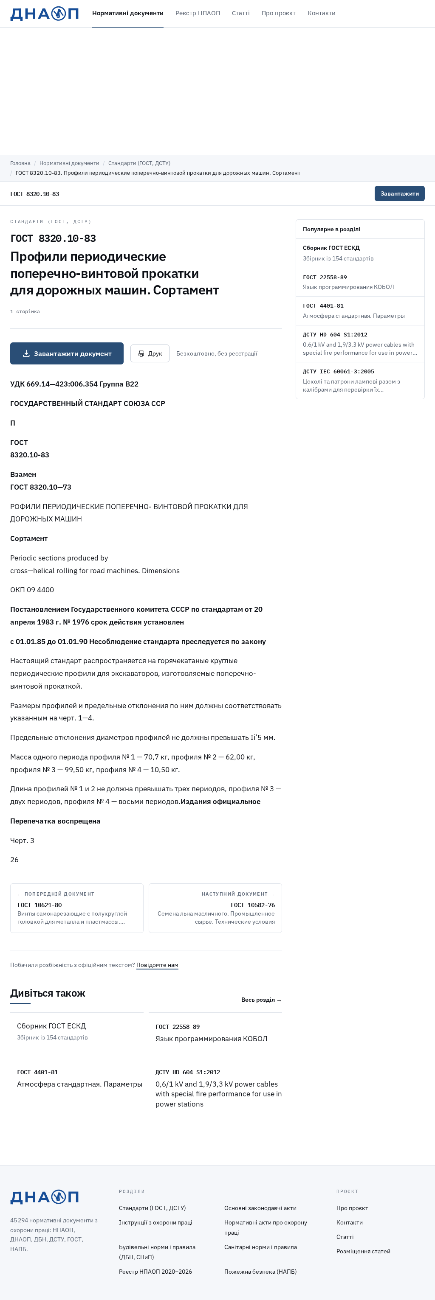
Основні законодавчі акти (260, 1208)
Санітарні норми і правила (260, 1247)
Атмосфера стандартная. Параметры (79, 1084)
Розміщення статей (363, 1251)
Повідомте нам (157, 965)
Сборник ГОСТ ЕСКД (51, 1026)
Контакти (322, 13)
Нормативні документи (128, 13)
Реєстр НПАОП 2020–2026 (155, 1271)
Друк (155, 353)
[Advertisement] (217, 91)
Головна (20, 163)
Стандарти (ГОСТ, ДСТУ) (139, 163)
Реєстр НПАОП (197, 13)
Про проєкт (279, 13)
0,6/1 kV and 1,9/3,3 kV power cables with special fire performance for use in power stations (218, 1094)
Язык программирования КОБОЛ (211, 1038)
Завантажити (400, 193)
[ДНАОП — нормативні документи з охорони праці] (44, 13)
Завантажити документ (73, 353)
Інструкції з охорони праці (155, 1222)
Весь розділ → (261, 999)
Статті (241, 13)
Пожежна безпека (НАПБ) (260, 1271)
